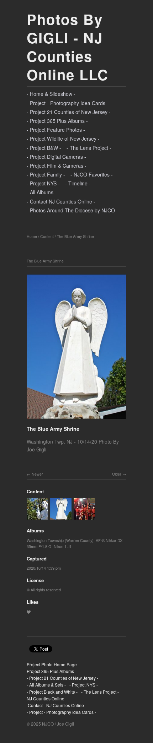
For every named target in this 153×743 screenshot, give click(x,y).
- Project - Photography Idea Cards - (68, 103)
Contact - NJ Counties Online (55, 705)
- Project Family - (46, 174)
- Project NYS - (43, 183)
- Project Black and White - (52, 692)
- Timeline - (78, 183)
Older (116, 474)
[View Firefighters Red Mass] (84, 516)
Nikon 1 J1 (63, 546)
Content (47, 236)
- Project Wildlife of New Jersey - (63, 138)
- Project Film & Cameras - (56, 165)
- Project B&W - (44, 147)
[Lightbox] (76, 419)
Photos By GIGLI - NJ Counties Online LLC (68, 47)
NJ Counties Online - (47, 698)
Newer (37, 474)
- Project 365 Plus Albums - (57, 120)
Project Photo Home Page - (53, 664)
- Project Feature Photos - (56, 129)
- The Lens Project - (89, 147)
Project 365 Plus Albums (50, 671)
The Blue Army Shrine (75, 236)
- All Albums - (42, 192)
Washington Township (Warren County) (60, 540)
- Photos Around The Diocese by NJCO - (72, 210)
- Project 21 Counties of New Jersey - (69, 111)
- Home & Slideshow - (51, 93)
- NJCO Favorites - (91, 174)
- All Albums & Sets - (46, 685)
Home (32, 236)
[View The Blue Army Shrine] (37, 516)
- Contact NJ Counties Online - (61, 201)
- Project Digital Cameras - (56, 156)
